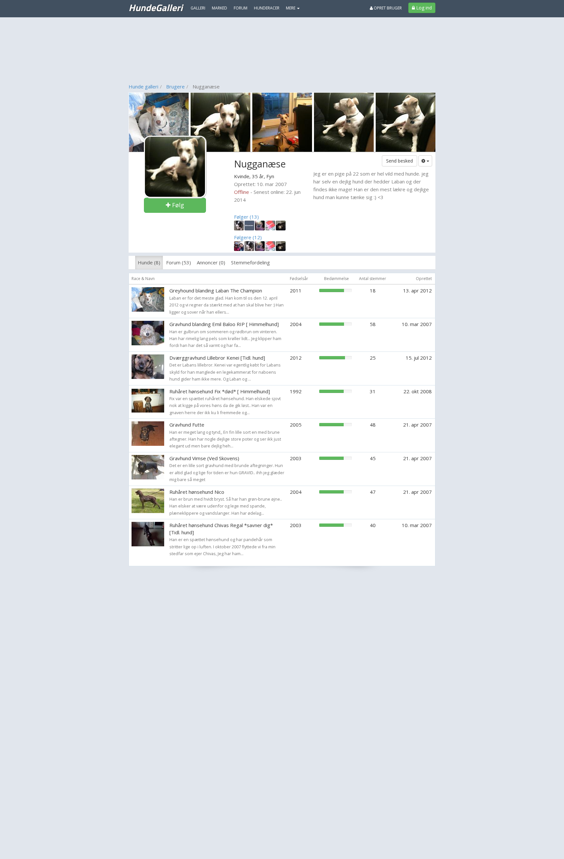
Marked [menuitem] (219, 8)
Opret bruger (387, 8)
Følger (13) (246, 216)
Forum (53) (178, 262)
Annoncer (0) (211, 262)
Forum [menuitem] (240, 8)
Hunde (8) (149, 262)
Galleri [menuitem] (198, 8)
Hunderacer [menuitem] (266, 8)
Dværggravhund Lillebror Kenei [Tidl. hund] (217, 357)
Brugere (175, 86)
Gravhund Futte (186, 424)
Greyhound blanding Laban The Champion (215, 290)
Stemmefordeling (250, 262)
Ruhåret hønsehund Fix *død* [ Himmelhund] (219, 391)
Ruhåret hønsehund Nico (196, 492)
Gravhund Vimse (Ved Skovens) (204, 458)
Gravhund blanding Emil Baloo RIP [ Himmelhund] (224, 324)
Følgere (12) (248, 237)
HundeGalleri (155, 7)
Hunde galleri (143, 86)
